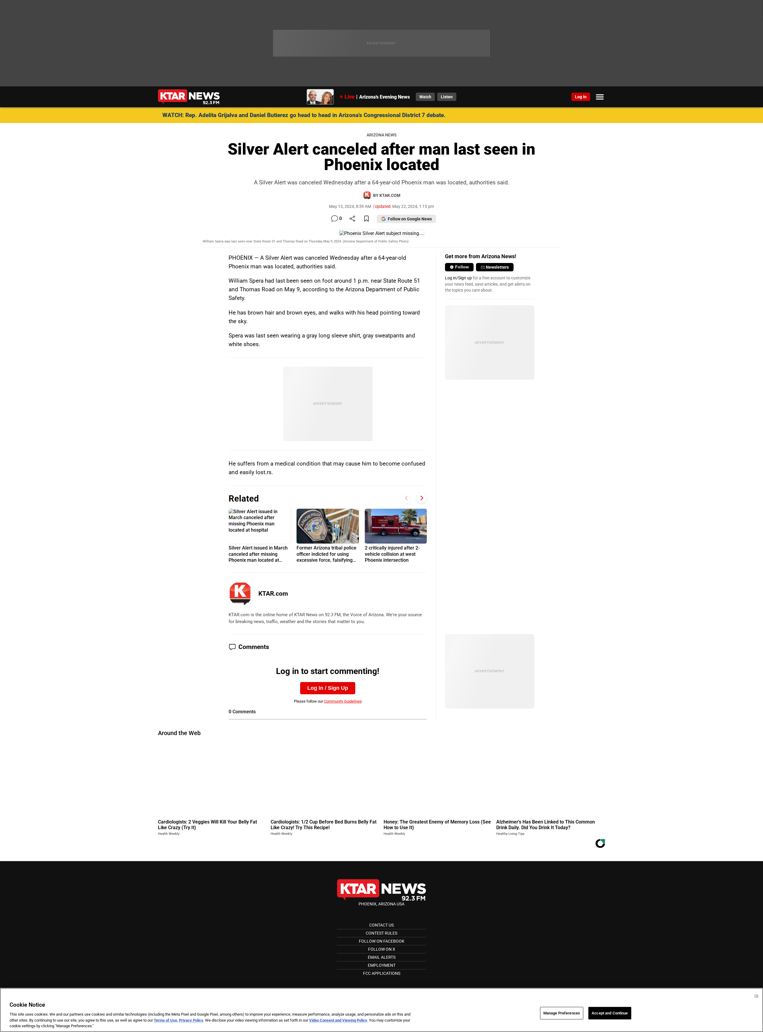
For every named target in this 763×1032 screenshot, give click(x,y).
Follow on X (381, 949)
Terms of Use (165, 1020)
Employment (382, 965)
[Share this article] (352, 219)
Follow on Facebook (381, 941)
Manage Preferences (561, 1013)
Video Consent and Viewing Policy (338, 1020)
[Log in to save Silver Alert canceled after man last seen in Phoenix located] (366, 219)
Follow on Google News (410, 219)
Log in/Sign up (458, 277)
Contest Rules (381, 933)
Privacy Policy (191, 1020)
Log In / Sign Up (327, 688)
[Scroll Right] (421, 498)
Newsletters (497, 267)
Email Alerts (382, 957)
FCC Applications (381, 973)
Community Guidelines (343, 701)
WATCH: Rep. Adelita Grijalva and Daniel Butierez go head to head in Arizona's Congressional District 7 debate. (304, 115)
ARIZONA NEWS (381, 135)
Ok (756, 996)
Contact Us (381, 925)
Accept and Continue (610, 1013)
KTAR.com (273, 593)
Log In (581, 96)
